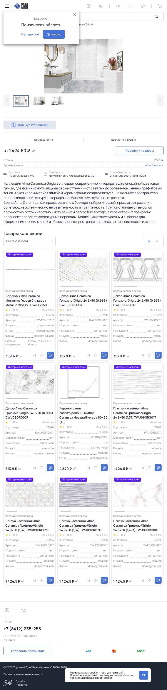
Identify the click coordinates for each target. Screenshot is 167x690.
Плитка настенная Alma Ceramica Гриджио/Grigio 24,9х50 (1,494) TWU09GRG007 (136, 525)
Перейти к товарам (139, 150)
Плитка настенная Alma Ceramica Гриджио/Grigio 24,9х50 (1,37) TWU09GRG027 (26, 525)
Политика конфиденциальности (23, 674)
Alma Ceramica (154, 165)
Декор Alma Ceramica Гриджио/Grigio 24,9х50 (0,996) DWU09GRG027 (29, 412)
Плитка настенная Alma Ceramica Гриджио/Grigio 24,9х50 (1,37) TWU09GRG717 (80, 525)
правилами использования (86, 678)
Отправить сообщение (28, 651)
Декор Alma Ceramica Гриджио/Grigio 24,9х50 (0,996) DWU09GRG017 (137, 300)
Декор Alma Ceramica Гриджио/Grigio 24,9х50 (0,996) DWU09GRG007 (83, 300)
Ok (144, 675)
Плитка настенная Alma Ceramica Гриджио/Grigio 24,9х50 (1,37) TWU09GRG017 (134, 412)
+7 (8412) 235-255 (22, 629)
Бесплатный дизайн (123, 139)
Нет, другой (30, 34)
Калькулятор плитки (33, 125)
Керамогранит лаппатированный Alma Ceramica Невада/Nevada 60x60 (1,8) (83, 415)
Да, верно (54, 34)
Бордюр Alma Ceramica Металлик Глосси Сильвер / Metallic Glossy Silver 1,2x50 (26, 300)
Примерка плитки (43, 139)
